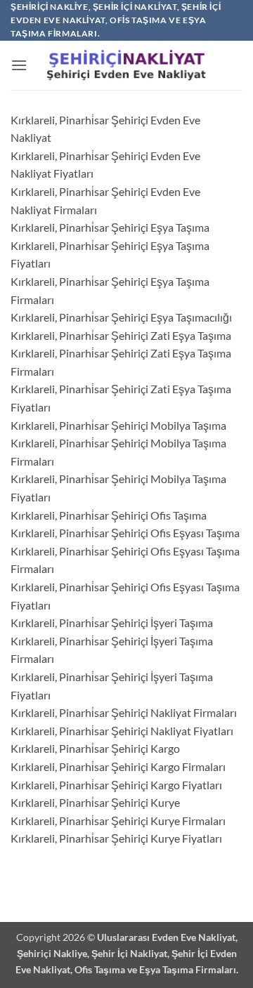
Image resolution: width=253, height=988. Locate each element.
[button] (19, 65)
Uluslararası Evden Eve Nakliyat (166, 937)
